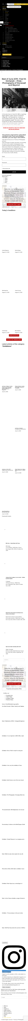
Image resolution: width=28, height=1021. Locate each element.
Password (4, 162)
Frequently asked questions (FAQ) (14, 688)
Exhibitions (7, 15)
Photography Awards (8, 38)
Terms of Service (7, 1011)
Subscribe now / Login (14, 204)
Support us (4, 51)
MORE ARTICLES (14, 335)
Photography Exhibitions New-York (13, 31)
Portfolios (4, 44)
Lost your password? (6, 175)
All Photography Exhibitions (12, 28)
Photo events (5, 24)
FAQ (3, 48)
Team (5, 1007)
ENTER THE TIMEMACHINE (14, 339)
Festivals (6, 18)
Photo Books (7, 41)
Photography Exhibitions (9, 27)
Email (3, 156)
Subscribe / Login (7, 54)
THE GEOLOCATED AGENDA (9, 25)
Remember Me (6, 168)
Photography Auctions (8, 35)
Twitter (6, 62)
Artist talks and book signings (10, 40)
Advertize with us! (8, 1013)
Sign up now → (5, 176)
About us (6, 1005)
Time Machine (6, 22)
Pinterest (6, 66)
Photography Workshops (9, 37)
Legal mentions (7, 1010)
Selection (4, 43)
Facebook (6, 60)
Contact (5, 1014)
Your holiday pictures (8, 47)
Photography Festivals (9, 34)
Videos (6, 21)
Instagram (6, 63)
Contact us (4, 50)
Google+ (6, 65)
